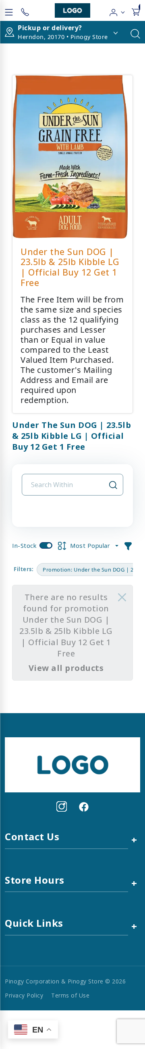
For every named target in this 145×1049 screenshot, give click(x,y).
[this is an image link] (72, 764)
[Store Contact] (25, 10)
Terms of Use (70, 995)
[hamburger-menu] (9, 10)
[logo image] (72, 10)
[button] (117, 10)
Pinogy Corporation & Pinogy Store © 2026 (65, 981)
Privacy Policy (24, 995)
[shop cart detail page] (135, 10)
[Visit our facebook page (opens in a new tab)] (83, 806)
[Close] (122, 597)
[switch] (45, 545)
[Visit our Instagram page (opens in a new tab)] (61, 806)
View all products (66, 667)
